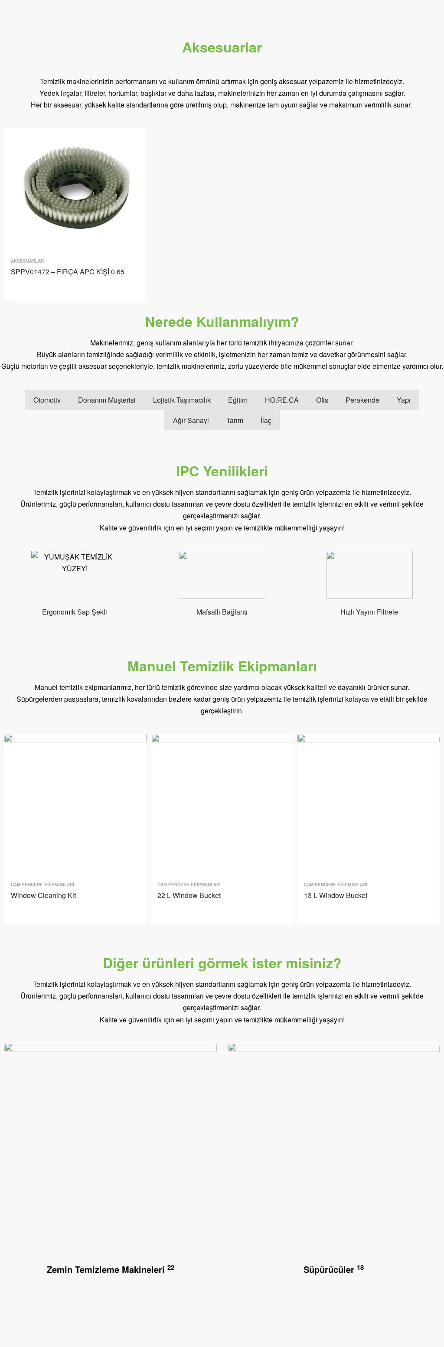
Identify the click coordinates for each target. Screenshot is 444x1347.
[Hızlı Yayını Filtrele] (369, 578)
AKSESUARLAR (27, 261)
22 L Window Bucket (189, 895)
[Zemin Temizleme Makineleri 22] (110, 1152)
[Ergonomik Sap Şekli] (74, 578)
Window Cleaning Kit (43, 895)
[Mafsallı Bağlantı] (222, 578)
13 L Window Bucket (335, 895)
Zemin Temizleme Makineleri (110, 1269)
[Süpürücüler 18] (334, 1152)
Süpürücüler (334, 1269)
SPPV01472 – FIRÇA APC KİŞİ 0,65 (67, 272)
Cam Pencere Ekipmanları (42, 884)
